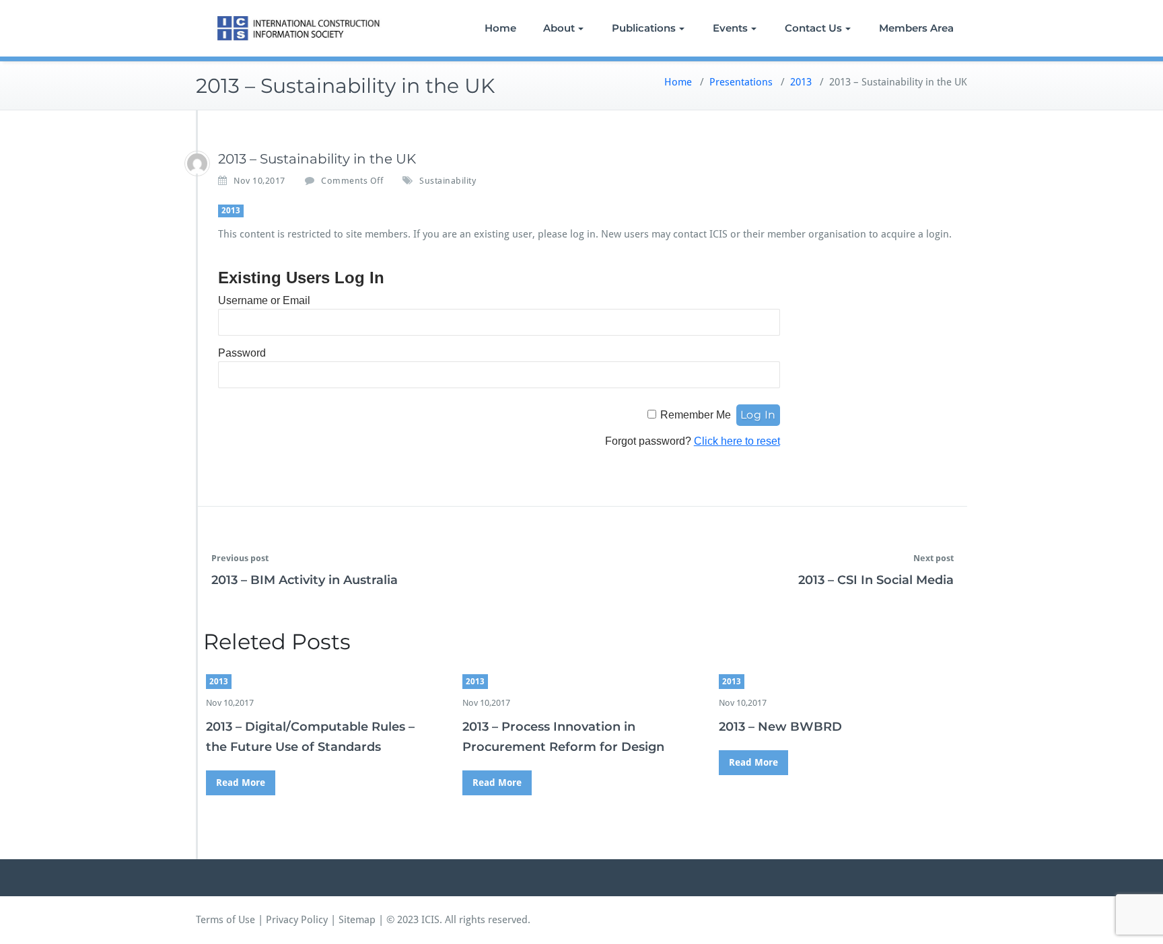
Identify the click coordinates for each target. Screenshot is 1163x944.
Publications (644, 28)
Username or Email (264, 300)
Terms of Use (225, 920)
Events (730, 28)
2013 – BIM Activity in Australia (304, 580)
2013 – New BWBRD (780, 726)
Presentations (741, 82)
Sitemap (357, 920)
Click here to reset (737, 441)
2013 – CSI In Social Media (876, 580)
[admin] (197, 163)
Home (500, 28)
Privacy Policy (297, 920)
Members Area (916, 28)
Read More (240, 782)
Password (242, 353)
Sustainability (447, 181)
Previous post (240, 558)
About (559, 28)
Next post (933, 558)
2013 (801, 82)
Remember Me (695, 415)
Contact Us (813, 28)
